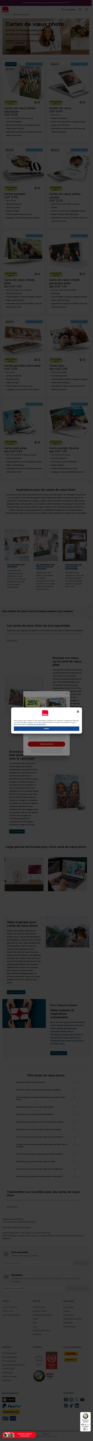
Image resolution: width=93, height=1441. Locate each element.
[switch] (85, 1429)
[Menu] (89, 1413)
